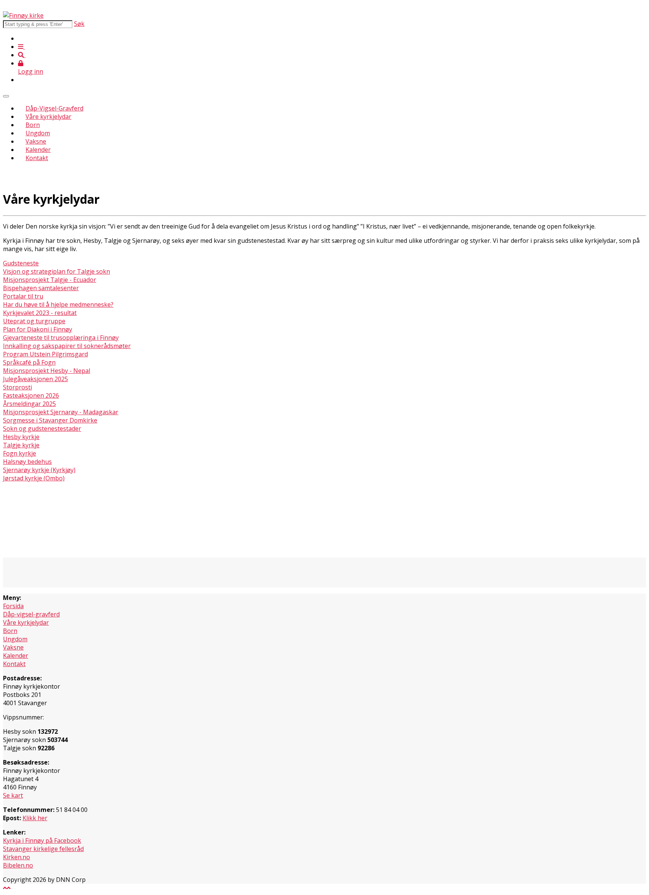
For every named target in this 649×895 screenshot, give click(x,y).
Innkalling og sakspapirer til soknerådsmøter (67, 346)
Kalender (38, 149)
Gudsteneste (21, 263)
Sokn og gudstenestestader (42, 428)
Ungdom (38, 133)
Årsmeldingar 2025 (29, 404)
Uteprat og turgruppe (34, 321)
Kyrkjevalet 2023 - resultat (40, 313)
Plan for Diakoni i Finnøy (37, 329)
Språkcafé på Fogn (29, 362)
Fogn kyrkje (19, 453)
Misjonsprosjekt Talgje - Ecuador (49, 280)
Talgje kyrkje (21, 445)
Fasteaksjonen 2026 (31, 395)
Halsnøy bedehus (27, 461)
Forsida (13, 606)
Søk (79, 24)
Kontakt (37, 158)
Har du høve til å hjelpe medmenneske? (58, 304)
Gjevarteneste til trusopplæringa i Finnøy (61, 337)
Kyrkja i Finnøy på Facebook (42, 840)
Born (33, 125)
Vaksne (36, 141)
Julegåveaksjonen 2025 (35, 379)
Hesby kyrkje (21, 437)
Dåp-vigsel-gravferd (31, 614)
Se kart (13, 795)
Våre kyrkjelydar (48, 116)
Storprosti (17, 387)
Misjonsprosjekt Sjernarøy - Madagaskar (60, 412)
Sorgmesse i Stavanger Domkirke (50, 420)
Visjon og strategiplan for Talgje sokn (56, 271)
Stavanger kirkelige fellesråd (43, 849)
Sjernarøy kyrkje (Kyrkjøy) (39, 470)
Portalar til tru (23, 296)
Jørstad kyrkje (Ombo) (34, 478)
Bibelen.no (18, 865)
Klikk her (35, 818)
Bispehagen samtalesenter (41, 288)
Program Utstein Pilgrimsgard (45, 354)
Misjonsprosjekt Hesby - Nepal (46, 370)
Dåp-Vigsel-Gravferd (54, 108)
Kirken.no (16, 857)
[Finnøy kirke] (23, 15)
